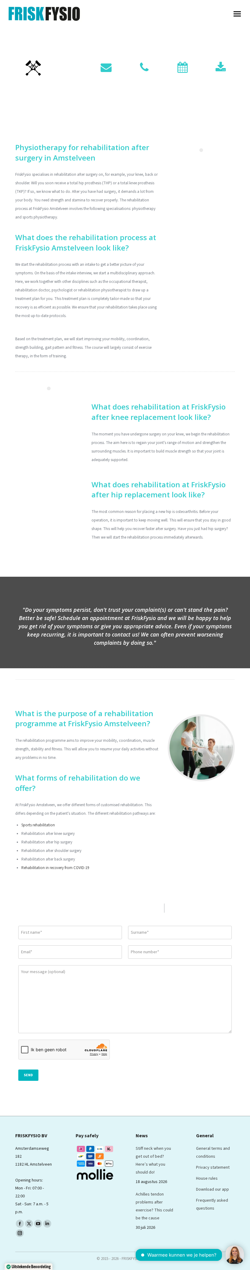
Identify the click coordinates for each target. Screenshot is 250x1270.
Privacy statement (213, 1167)
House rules (207, 1178)
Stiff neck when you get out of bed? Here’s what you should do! (153, 1160)
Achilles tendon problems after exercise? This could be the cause (154, 1206)
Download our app (212, 1189)
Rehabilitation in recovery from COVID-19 (55, 868)
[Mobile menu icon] (237, 14)
